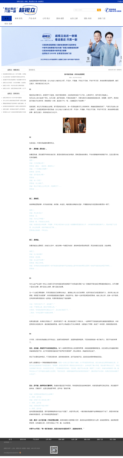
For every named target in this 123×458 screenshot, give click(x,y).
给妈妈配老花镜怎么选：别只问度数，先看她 (14, 74)
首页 (114, 69)
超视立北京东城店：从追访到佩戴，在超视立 (14, 82)
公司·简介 (46, 18)
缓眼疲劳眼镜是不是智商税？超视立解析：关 (14, 103)
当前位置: (110, 69)
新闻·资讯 (18, 18)
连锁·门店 (101, 18)
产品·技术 (32, 18)
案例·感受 (60, 18)
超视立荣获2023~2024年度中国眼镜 (12, 97)
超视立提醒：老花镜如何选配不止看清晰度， (14, 109)
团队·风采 (88, 18)
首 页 (7, 18)
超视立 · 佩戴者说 (13, 70)
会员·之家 (74, 18)
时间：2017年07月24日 (75, 77)
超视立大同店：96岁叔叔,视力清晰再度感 (13, 85)
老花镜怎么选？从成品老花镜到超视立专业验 (14, 112)
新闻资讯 (32, 70)
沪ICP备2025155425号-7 (11, 453)
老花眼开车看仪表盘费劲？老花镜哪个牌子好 (14, 79)
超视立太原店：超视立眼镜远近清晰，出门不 (14, 88)
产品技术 (120, 1)
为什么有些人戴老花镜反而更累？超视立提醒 (14, 100)
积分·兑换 (8, 24)
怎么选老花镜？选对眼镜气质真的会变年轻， (14, 77)
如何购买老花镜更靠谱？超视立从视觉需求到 (14, 106)
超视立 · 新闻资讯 (13, 93)
